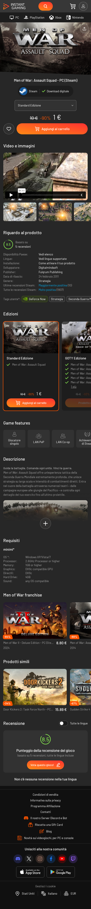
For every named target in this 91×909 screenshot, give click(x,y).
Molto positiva (48, 289)
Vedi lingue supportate (53, 259)
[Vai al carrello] (73, 6)
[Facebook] (51, 858)
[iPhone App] (30, 872)
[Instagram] (40, 858)
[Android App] (61, 872)
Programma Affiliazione (45, 806)
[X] (29, 858)
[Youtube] (62, 858)
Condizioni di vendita (45, 794)
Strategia (45, 281)
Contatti (45, 812)
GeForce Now (37, 299)
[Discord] (17, 858)
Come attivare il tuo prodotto (57, 263)
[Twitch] (73, 858)
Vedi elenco (46, 254)
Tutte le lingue (79, 723)
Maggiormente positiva (53, 285)
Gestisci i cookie (45, 886)
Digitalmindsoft (48, 267)
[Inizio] (14, 6)
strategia (57, 299)
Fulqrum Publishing (51, 272)
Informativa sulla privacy (45, 800)
